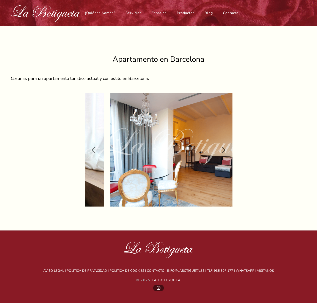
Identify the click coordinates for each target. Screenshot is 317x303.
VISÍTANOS (265, 270)
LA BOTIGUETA (166, 280)
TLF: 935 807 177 (220, 270)
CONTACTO (156, 270)
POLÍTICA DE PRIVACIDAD (87, 270)
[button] (94, 150)
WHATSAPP (245, 270)
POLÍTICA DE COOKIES (127, 270)
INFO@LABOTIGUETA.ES (185, 270)
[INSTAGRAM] (158, 288)
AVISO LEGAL (53, 270)
